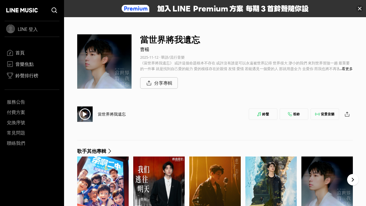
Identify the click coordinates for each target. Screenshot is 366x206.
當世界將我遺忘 (112, 114)
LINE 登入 (28, 29)
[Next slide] (353, 179)
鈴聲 (265, 114)
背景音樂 (328, 114)
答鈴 (296, 114)
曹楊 (144, 49)
